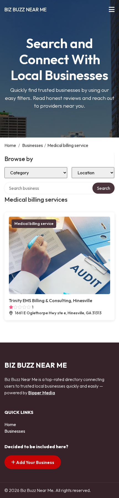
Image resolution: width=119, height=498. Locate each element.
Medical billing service (33, 223)
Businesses (32, 145)
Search (103, 188)
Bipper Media (41, 392)
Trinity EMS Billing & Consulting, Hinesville (50, 300)
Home (10, 145)
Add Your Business (34, 462)
